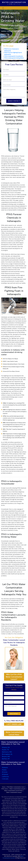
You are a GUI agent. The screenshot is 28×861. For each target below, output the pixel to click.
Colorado (5, 779)
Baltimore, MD (7, 752)
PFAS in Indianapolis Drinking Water (14, 58)
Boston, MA (6, 756)
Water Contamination (14, 3)
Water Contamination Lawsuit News (14, 733)
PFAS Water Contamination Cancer (16, 787)
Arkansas (5, 774)
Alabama (5, 767)
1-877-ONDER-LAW (14, 724)
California (5, 776)
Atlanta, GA (6, 747)
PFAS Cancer (4, 788)
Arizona (4, 772)
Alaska (4, 770)
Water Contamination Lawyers (14, 792)
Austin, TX (5, 749)
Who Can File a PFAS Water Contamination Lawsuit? (14, 676)
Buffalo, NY (6, 759)
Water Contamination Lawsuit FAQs (13, 790)
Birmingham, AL (7, 754)
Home (3, 787)
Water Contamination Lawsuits (17, 788)
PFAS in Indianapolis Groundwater (13, 56)
